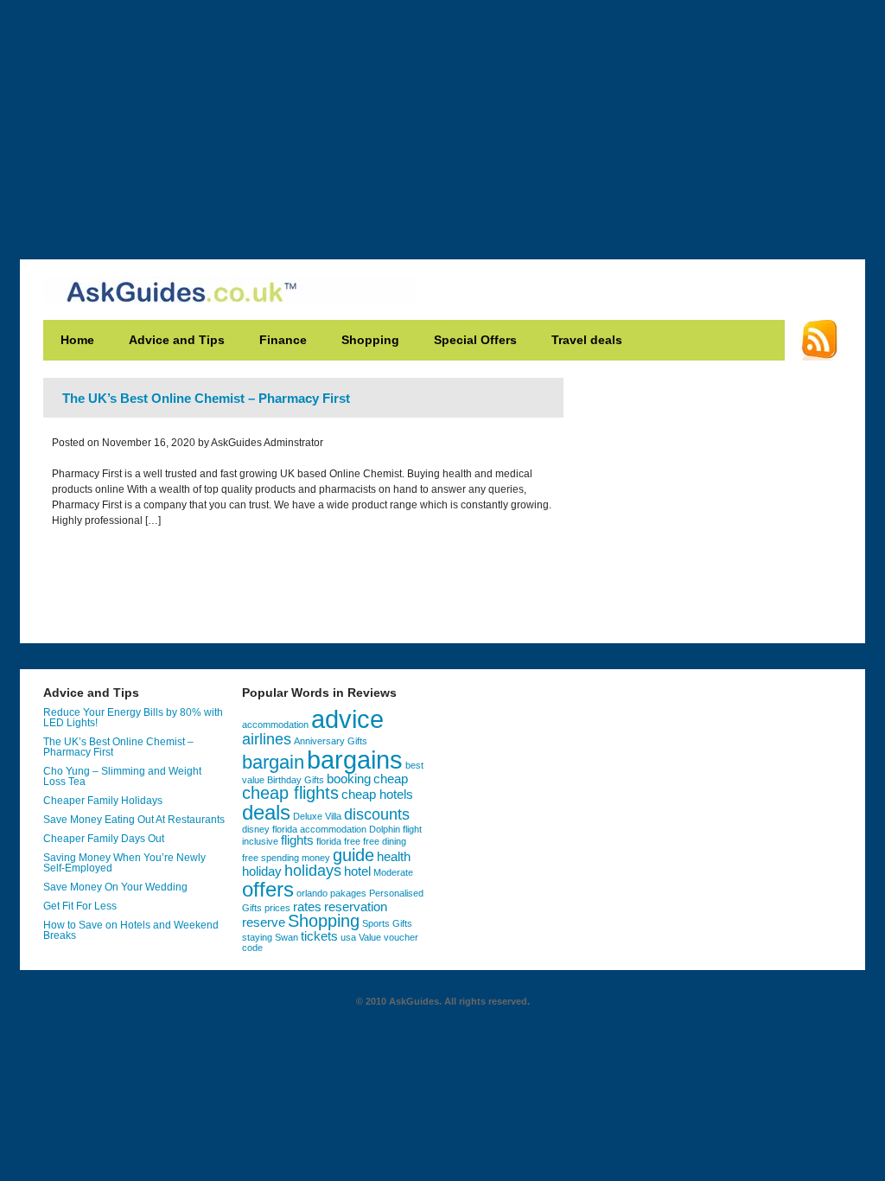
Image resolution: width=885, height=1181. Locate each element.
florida (328, 841)
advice (347, 719)
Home (77, 340)
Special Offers (475, 340)
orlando (312, 893)
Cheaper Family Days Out (103, 839)
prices (277, 908)
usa (348, 937)
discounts (377, 814)
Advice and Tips (177, 340)
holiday (262, 871)
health (394, 857)
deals (266, 812)
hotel (357, 871)
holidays (312, 870)
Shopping (370, 340)
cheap (390, 779)
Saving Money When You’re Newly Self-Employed (124, 863)
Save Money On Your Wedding (115, 887)
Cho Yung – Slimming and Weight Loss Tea (122, 776)
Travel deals (586, 340)
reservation (355, 907)
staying (257, 937)
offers (268, 889)
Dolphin (384, 829)
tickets (319, 936)
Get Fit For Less (80, 906)
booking (349, 779)
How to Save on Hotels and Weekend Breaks (131, 930)
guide (353, 855)
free (352, 841)
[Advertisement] (442, 121)
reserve (263, 922)
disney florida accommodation (304, 829)
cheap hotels (377, 794)
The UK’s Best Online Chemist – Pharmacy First (206, 398)
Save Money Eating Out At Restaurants (134, 820)
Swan (286, 937)
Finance (283, 340)
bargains (355, 759)
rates (307, 907)
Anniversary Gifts (330, 741)
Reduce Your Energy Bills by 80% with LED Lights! (133, 717)
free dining (384, 841)
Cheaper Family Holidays (102, 801)
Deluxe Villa (317, 816)
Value (370, 937)
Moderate (393, 872)
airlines (266, 739)
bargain (273, 762)
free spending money (286, 857)
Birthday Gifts (295, 780)
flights (297, 840)
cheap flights (290, 792)
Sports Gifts (387, 923)
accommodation (275, 724)
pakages (348, 893)
